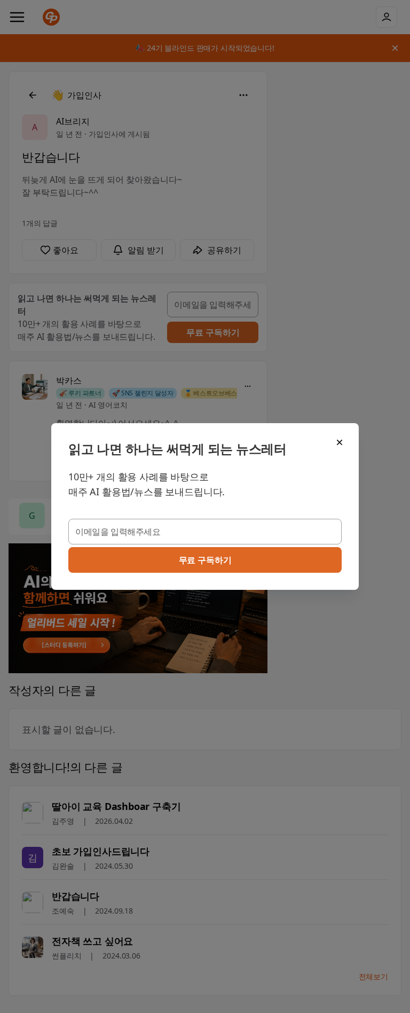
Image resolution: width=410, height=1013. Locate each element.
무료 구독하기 (205, 560)
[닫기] (339, 442)
